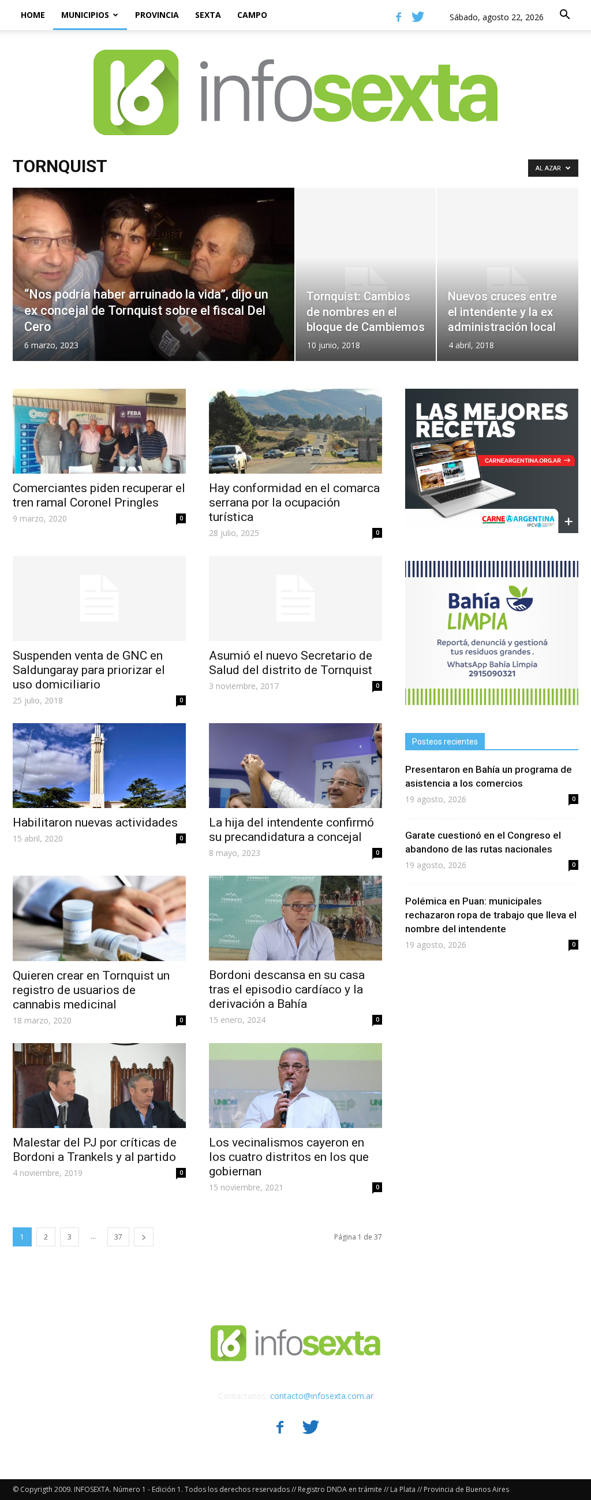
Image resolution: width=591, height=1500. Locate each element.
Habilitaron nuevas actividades (95, 822)
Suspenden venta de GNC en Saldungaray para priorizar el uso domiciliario (89, 670)
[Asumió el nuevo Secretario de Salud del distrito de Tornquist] (295, 598)
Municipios (85, 14)
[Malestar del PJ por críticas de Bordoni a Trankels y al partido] (99, 1085)
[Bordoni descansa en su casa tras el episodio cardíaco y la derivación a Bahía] (295, 918)
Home (33, 14)
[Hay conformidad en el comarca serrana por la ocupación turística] (295, 431)
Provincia (157, 14)
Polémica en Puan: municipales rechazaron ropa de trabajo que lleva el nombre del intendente (491, 915)
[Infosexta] (295, 80)
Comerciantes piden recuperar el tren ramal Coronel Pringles (99, 495)
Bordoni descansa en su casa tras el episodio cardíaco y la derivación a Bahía (287, 989)
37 (118, 1237)
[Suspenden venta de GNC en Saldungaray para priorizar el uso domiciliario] (99, 598)
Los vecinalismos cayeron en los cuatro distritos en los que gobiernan (289, 1157)
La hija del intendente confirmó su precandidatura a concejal (291, 830)
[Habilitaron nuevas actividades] (99, 765)
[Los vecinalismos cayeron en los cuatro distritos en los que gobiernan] (295, 1085)
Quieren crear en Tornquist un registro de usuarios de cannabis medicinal (91, 990)
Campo (252, 14)
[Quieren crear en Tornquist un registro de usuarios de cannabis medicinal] (99, 918)
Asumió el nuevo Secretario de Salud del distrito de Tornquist (290, 663)
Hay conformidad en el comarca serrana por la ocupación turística (294, 502)
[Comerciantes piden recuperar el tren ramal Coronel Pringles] (99, 431)
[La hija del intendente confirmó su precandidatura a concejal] (295, 765)
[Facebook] (398, 17)
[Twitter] (418, 17)
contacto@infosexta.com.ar (321, 1395)
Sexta (208, 14)
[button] (564, 15)
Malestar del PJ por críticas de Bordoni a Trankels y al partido (95, 1150)
